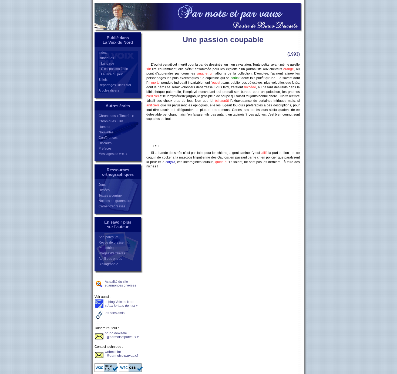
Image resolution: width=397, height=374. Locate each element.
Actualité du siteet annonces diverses (120, 283)
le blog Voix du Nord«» (121, 304)
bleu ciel (152, 96)
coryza (170, 162)
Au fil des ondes (110, 259)
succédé (250, 87)
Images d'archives (112, 253)
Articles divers (109, 90)
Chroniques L (111, 121)
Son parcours (108, 237)
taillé (264, 153)
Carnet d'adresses (112, 206)
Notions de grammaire (115, 201)
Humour (104, 127)
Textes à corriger (111, 195)
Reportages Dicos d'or (115, 85)
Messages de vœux (113, 154)
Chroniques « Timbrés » (116, 116)
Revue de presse (111, 242)
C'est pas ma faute (113, 69)
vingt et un (205, 73)
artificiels (152, 105)
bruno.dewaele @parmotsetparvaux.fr (122, 335)
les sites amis (115, 313)
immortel (154, 83)
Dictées (104, 190)
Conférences (108, 138)
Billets (103, 80)
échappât (222, 101)
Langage (106, 63)
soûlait (235, 78)
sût (148, 69)
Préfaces (105, 148)
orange (288, 69)
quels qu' (222, 162)
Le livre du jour (111, 74)
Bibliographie (108, 264)
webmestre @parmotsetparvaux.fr (122, 354)
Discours (105, 143)
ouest (216, 83)
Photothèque (108, 248)
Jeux (102, 185)
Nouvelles (106, 132)
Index (103, 53)
